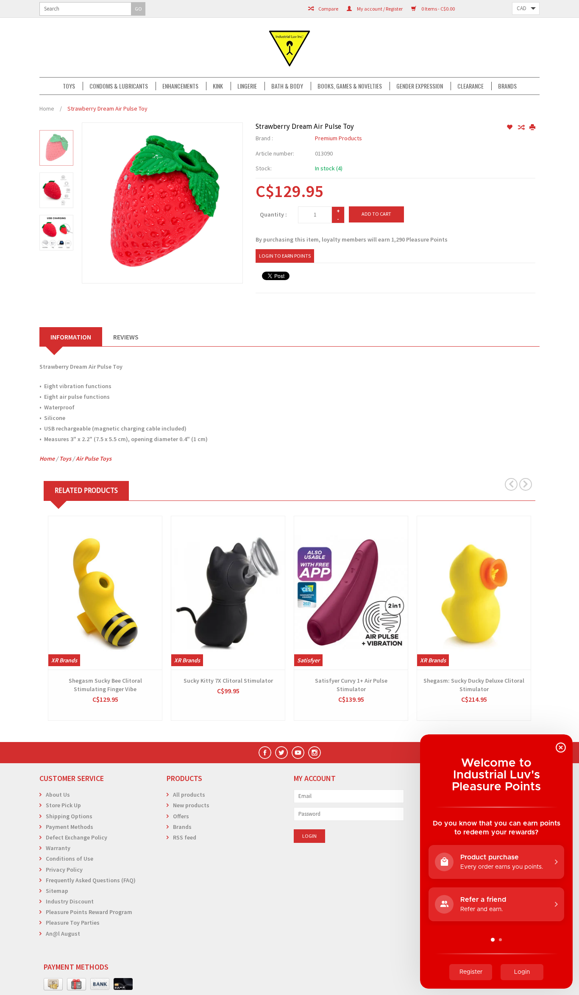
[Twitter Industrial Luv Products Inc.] (281, 752)
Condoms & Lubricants (118, 86)
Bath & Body (287, 86)
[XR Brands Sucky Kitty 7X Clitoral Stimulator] (228, 593)
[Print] (532, 127)
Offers (181, 816)
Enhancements (180, 86)
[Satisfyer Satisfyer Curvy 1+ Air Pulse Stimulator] (351, 593)
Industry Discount (70, 901)
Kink (218, 86)
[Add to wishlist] (510, 127)
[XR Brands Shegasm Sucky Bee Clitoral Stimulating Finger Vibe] (105, 593)
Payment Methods (69, 827)
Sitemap (57, 891)
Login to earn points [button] (285, 256)
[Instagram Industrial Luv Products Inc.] (314, 752)
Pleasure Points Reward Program (89, 912)
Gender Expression (419, 86)
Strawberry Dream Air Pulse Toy (107, 108)
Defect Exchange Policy (76, 837)
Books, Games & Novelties (349, 86)
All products (189, 794)
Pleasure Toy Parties (73, 922)
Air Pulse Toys (93, 458)
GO (138, 9)
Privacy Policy (64, 869)
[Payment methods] (53, 984)
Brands (507, 86)
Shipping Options (69, 816)
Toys (69, 86)
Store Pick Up (63, 805)
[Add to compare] (521, 127)
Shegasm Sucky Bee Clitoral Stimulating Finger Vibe (105, 685)
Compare (327, 9)
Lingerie (247, 86)
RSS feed (184, 837)
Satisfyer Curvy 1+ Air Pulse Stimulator (351, 685)
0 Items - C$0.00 (437, 9)
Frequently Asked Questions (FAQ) (91, 880)
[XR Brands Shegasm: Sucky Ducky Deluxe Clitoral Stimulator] (474, 593)
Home (46, 108)
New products (191, 805)
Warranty (58, 848)
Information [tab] (70, 337)
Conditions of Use (69, 858)
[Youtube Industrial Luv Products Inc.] (298, 752)
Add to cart (376, 214)
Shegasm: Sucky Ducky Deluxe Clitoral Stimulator (473, 685)
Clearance (470, 86)
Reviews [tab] (126, 337)
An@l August (63, 933)
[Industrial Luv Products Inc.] (289, 47)
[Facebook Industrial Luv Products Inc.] (265, 752)
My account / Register (379, 9)
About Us (58, 794)
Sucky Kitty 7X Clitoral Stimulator (228, 680)
